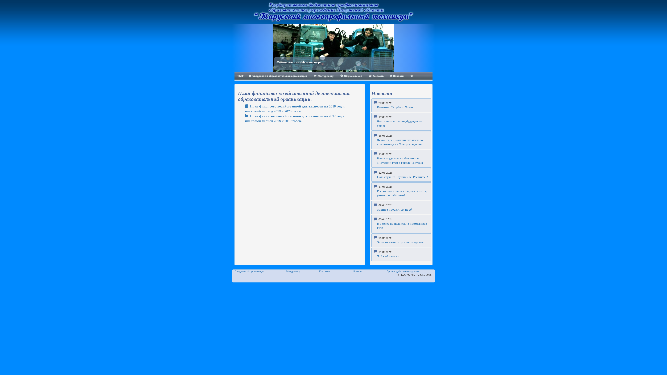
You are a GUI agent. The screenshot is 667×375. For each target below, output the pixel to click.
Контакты (378, 76)
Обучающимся (353, 76)
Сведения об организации (249, 271)
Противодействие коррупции (403, 271)
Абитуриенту (326, 76)
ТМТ (240, 76)
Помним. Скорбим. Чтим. (395, 107)
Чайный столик (388, 256)
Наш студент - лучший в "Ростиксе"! (402, 177)
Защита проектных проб (394, 209)
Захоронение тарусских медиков (400, 242)
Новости (398, 76)
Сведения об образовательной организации (279, 76)
